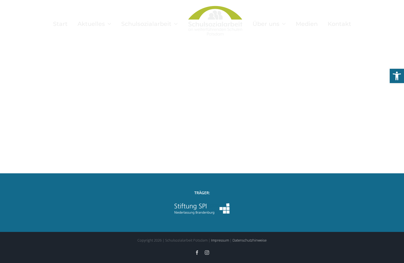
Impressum (220, 240)
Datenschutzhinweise (250, 240)
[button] (397, 76)
